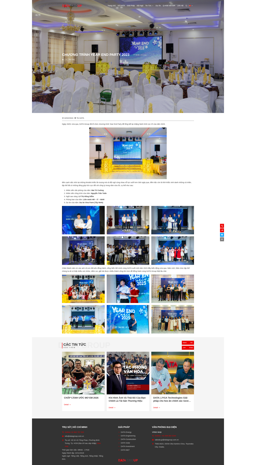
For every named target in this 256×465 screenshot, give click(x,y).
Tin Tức (148, 6)
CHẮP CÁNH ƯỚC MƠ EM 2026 (81, 398)
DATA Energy (126, 432)
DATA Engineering (128, 436)
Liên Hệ (180, 6)
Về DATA (121, 6)
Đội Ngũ (140, 6)
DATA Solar (125, 443)
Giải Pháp (131, 6)
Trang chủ (112, 6)
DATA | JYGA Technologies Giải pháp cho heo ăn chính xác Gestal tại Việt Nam (171, 399)
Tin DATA (80, 118)
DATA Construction (128, 439)
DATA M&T (125, 450)
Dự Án (158, 6)
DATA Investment (128, 446)
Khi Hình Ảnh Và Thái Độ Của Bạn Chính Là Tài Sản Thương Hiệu (127, 399)
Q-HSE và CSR (169, 6)
